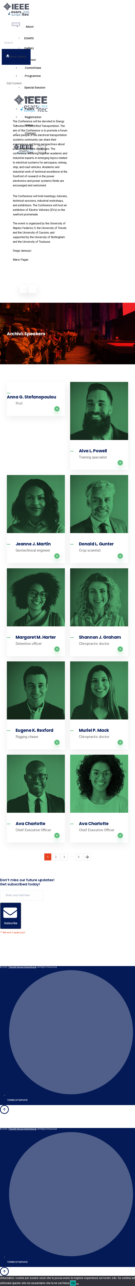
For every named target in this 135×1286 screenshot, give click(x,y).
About (30, 26)
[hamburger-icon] (16, 24)
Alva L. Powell (93, 451)
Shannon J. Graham (100, 637)
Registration (33, 117)
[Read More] (99, 411)
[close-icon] (10, 76)
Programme (33, 75)
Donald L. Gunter (96, 544)
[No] (77, 1284)
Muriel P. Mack (94, 730)
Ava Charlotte (30, 824)
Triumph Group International (22, 967)
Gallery (29, 48)
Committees (33, 67)
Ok (73, 1283)
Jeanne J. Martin (33, 544)
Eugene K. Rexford (34, 730)
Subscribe (10, 923)
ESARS (29, 38)
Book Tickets (18, 56)
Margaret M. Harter (36, 637)
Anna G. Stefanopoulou (31, 397)
